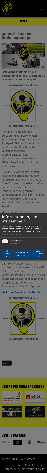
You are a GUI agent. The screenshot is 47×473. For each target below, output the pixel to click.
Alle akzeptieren (38, 254)
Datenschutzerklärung (11, 234)
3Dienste (15, 243)
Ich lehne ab (6, 254)
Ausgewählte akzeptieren (22, 253)
